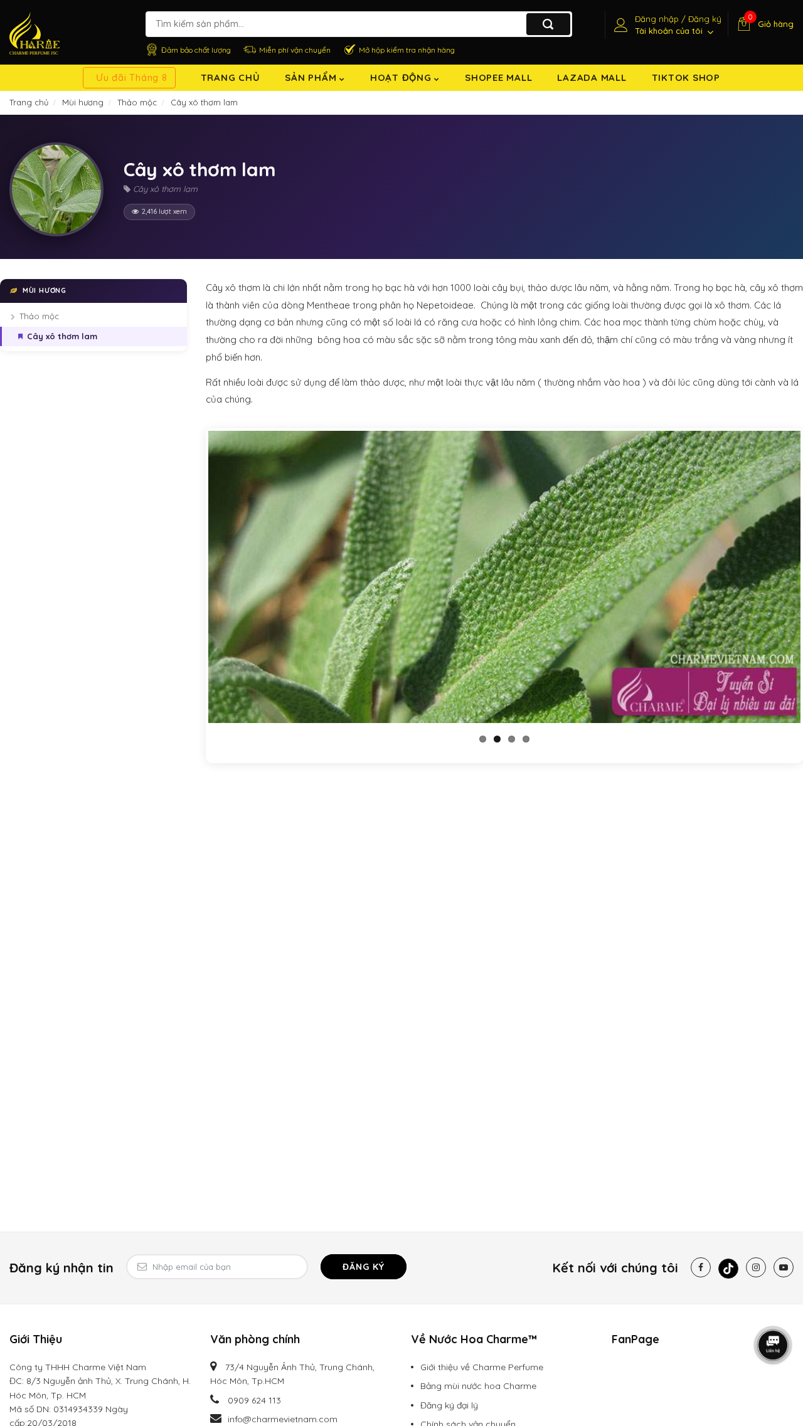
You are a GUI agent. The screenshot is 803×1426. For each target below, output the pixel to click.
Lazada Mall (591, 77)
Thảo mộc (39, 316)
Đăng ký (364, 1266)
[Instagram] (756, 1267)
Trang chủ (230, 77)
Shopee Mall (498, 77)
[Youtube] (784, 1267)
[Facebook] (701, 1267)
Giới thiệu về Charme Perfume (481, 1367)
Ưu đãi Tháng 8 (132, 77)
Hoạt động (402, 77)
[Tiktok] (728, 1269)
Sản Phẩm (312, 77)
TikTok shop (686, 77)
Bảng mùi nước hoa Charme (478, 1386)
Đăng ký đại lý (449, 1405)
